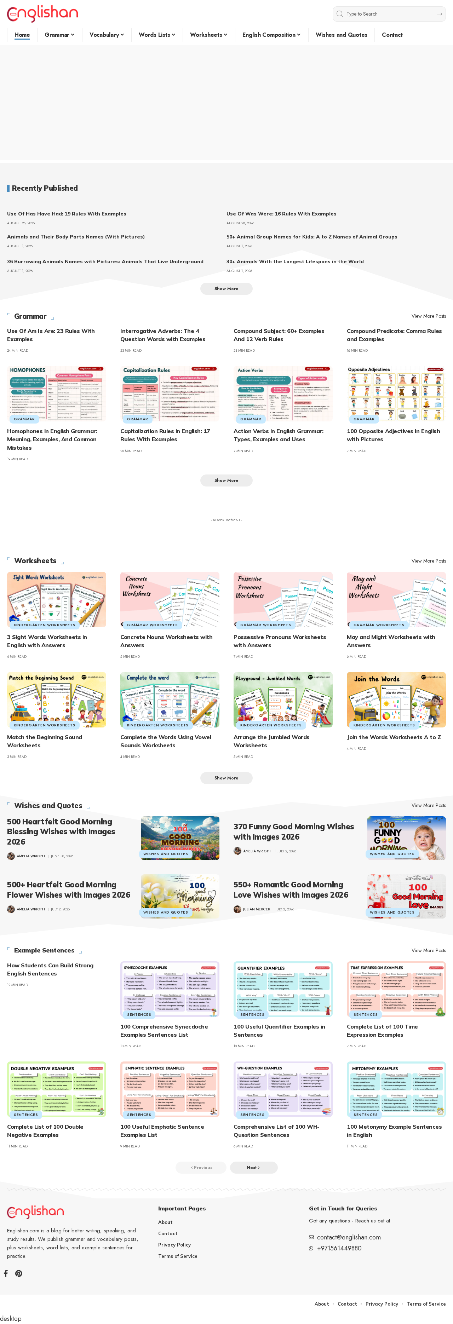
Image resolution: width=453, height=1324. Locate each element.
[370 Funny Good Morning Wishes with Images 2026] (406, 838)
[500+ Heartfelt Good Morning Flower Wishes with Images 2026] (180, 896)
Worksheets (35, 560)
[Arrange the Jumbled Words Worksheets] (283, 699)
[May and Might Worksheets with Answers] (396, 599)
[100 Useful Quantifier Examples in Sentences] (283, 989)
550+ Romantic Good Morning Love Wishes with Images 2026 (291, 890)
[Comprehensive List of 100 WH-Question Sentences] (283, 1089)
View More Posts (429, 316)
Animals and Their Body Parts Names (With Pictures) (76, 237)
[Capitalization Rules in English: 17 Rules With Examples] (169, 393)
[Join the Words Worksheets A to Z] (396, 699)
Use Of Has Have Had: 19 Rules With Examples (66, 214)
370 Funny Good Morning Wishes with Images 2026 (294, 832)
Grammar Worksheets (152, 625)
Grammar (30, 316)
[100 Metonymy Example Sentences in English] (396, 1089)
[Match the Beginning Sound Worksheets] (56, 699)
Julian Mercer (256, 909)
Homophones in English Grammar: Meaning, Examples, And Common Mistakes (52, 439)
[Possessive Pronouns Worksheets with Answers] (283, 599)
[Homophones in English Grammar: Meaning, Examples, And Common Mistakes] (56, 393)
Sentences (139, 1014)
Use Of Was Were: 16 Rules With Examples (281, 214)
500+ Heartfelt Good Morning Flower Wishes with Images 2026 (68, 890)
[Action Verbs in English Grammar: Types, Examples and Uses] (283, 393)
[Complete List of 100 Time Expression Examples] (396, 989)
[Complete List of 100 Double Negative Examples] (56, 1089)
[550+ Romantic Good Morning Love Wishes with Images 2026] (406, 896)
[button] (226, 289)
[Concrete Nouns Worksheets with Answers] (169, 599)
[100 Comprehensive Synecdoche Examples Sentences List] (169, 989)
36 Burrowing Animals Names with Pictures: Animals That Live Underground (105, 261)
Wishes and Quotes (48, 805)
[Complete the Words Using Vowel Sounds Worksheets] (169, 699)
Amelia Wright (31, 856)
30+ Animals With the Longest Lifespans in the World (295, 261)
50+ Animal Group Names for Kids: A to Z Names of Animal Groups (311, 237)
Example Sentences (44, 950)
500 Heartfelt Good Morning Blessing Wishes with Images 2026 (61, 832)
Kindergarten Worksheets (44, 625)
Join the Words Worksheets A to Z (394, 737)
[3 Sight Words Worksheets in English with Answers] (56, 599)
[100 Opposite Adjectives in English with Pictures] (396, 393)
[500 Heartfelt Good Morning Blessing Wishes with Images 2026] (180, 838)
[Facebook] (6, 1273)
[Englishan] (42, 14)
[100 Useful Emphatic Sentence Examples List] (169, 1089)
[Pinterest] (18, 1273)
